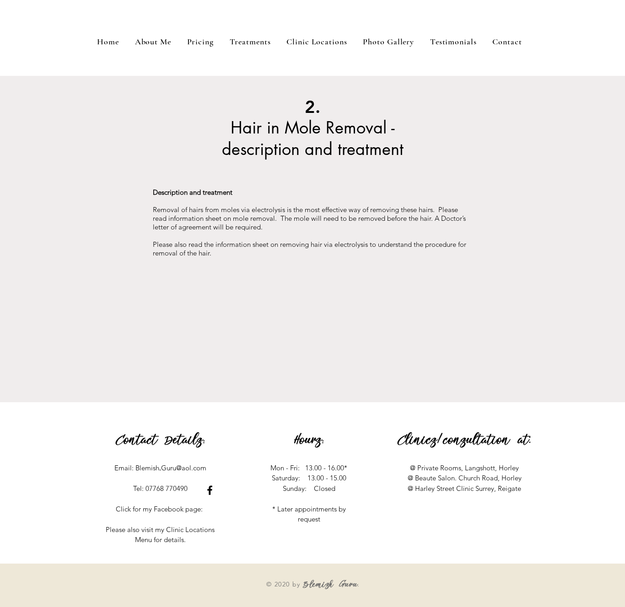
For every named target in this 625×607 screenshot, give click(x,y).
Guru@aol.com (183, 467)
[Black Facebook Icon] (210, 490)
